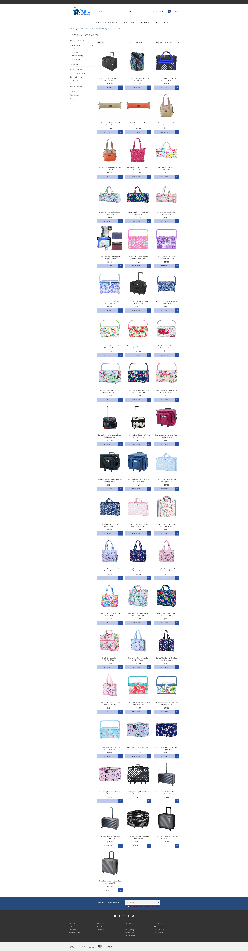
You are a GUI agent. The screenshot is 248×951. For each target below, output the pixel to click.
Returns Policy (74, 95)
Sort (155, 42)
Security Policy (130, 935)
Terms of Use (129, 927)
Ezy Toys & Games (128, 22)
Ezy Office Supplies (83, 22)
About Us (73, 91)
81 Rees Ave (160, 930)
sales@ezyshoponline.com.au (165, 927)
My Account (159, 11)
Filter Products (77, 41)
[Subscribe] (158, 902)
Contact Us (73, 99)
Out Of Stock (136, 801)
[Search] (130, 11)
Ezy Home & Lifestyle (149, 22)
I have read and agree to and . (144, 906)
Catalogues (167, 22)
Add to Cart (108, 87)
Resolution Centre (74, 932)
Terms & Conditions (145, 906)
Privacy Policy (155, 906)
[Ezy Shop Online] (81, 11)
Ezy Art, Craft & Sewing (106, 22)
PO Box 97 (159, 932)
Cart (173, 11)
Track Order (72, 930)
